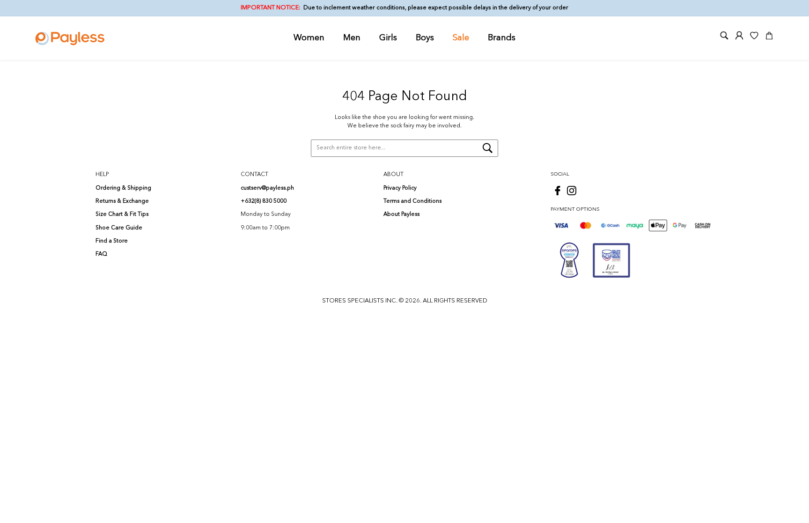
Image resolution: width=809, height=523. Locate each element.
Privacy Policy (400, 188)
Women (309, 38)
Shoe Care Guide (119, 228)
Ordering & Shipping (123, 188)
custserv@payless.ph (267, 188)
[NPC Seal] (569, 260)
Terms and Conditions (412, 201)
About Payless (401, 214)
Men (351, 38)
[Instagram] (572, 191)
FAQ (101, 254)
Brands (501, 38)
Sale (461, 38)
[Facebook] (558, 191)
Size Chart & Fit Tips (122, 214)
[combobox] (404, 148)
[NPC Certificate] (611, 260)
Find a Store (112, 241)
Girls (388, 38)
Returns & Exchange (122, 201)
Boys (425, 38)
